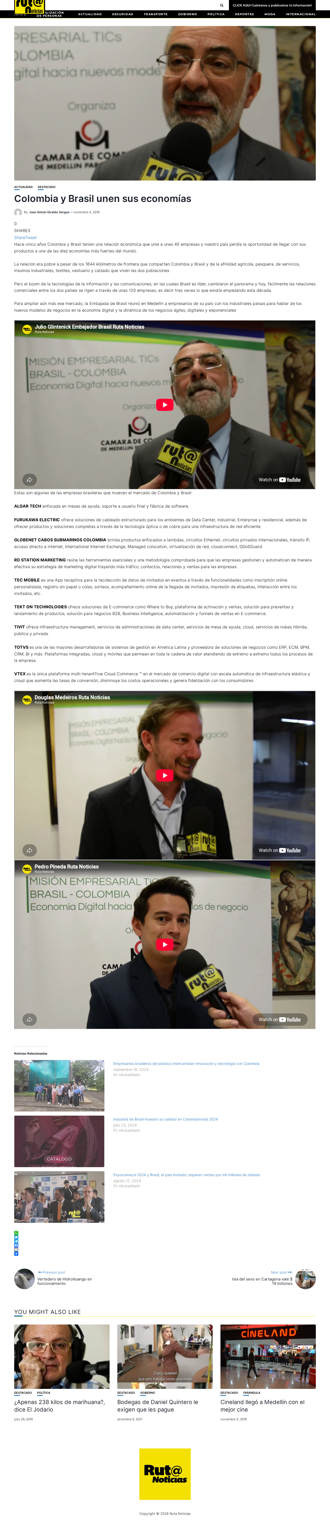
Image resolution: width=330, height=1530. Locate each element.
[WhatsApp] (165, 1233)
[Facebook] (165, 1245)
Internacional (301, 14)
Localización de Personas (50, 14)
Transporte (156, 14)
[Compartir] (165, 1254)
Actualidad (90, 14)
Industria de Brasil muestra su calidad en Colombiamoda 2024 (165, 1119)
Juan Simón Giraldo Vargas (49, 212)
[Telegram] (165, 1241)
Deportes (244, 14)
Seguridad (123, 14)
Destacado (47, 187)
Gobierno (187, 14)
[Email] (165, 1249)
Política (216, 14)
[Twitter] (165, 1237)
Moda (270, 14)
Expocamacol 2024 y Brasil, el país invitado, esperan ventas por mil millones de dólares (186, 1175)
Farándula (251, 1392)
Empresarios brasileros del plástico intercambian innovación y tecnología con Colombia (186, 1063)
